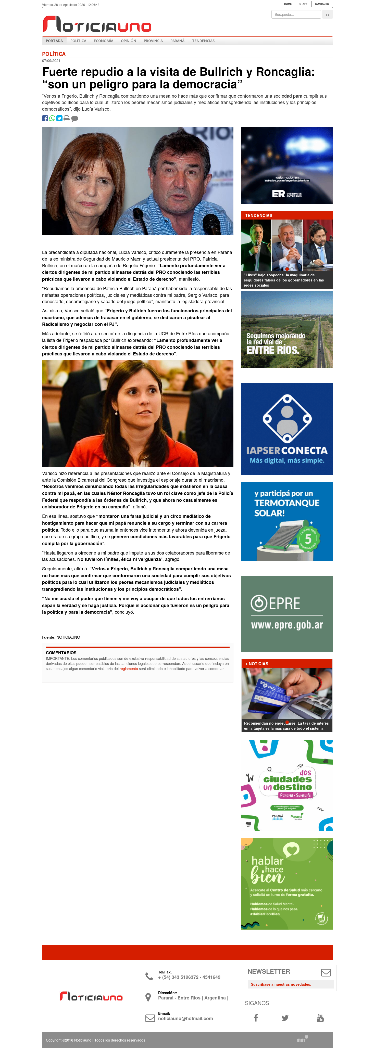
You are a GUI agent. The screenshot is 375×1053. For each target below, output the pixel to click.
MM (302, 1038)
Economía (103, 40)
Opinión (128, 40)
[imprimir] (67, 119)
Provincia (153, 40)
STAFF (303, 4)
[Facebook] (45, 119)
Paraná (177, 40)
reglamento (129, 668)
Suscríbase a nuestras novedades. (281, 984)
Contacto (322, 4)
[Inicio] (97, 21)
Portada (54, 40)
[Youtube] (320, 1017)
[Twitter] (59, 119)
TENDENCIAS (203, 40)
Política (78, 40)
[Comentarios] (74, 119)
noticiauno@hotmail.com (185, 1018)
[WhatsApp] (52, 119)
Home (288, 4)
